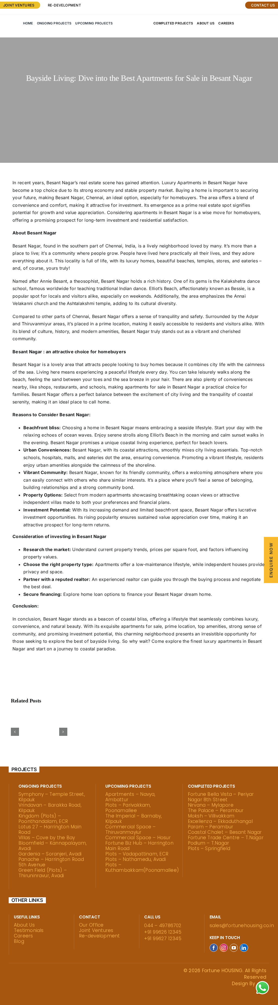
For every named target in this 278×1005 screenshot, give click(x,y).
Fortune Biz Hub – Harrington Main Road (139, 846)
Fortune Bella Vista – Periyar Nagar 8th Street (221, 797)
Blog (19, 941)
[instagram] (224, 948)
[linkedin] (244, 948)
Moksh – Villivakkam (211, 816)
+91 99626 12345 (162, 932)
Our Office (91, 925)
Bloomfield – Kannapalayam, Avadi (52, 846)
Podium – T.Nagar (208, 843)
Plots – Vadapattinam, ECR (136, 854)
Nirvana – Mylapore (210, 805)
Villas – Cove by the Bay (46, 837)
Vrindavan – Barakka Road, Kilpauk (49, 808)
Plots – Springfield (209, 848)
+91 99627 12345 (162, 938)
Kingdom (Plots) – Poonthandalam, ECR (43, 819)
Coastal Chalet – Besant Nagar (225, 832)
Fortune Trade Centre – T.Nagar (226, 837)
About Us (24, 925)
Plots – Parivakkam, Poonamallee (128, 808)
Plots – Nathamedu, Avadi (135, 859)
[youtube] (234, 948)
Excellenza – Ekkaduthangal (220, 821)
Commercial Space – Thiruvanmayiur (130, 829)
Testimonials (29, 930)
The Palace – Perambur (216, 810)
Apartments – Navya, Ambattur (130, 797)
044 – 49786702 (162, 925)
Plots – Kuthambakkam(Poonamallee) (142, 867)
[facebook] (214, 948)
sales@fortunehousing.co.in (242, 925)
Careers (23, 936)
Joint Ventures (96, 930)
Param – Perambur (210, 826)
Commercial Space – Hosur (138, 837)
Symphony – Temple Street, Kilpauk (51, 797)
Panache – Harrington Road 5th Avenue (51, 862)
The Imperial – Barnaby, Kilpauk (133, 819)
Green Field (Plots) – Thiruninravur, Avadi (42, 873)
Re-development (64, 5)
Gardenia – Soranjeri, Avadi (49, 854)
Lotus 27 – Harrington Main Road (49, 829)
